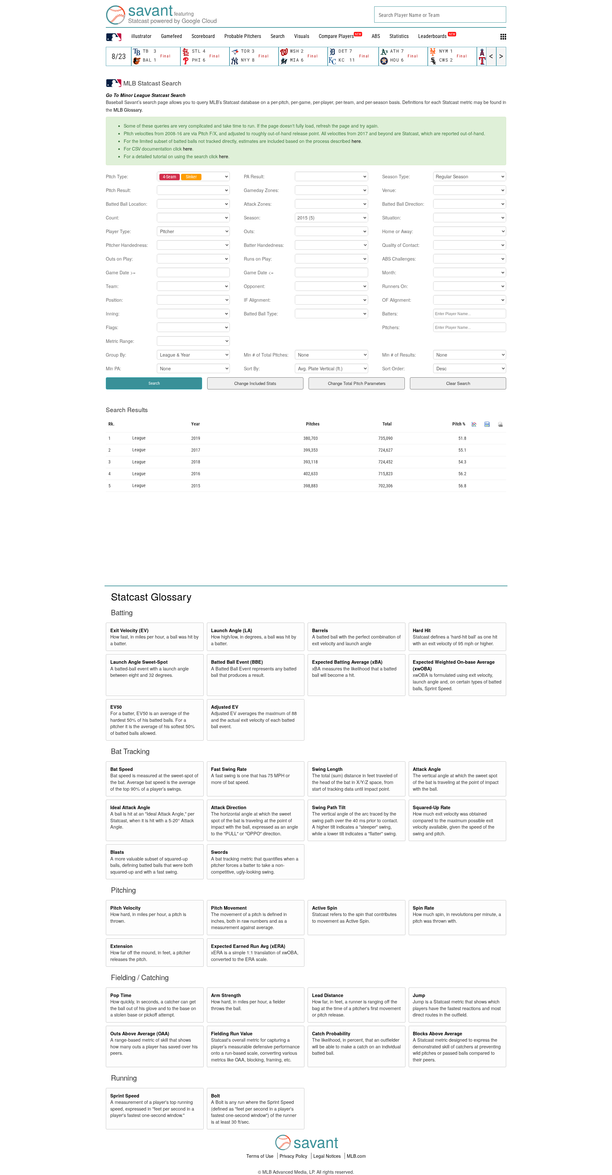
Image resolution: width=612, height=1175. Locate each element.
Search (278, 36)
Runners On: (395, 286)
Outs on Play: (119, 258)
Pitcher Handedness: (127, 245)
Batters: (390, 313)
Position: (114, 300)
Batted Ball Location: (126, 204)
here (356, 141)
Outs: (249, 231)
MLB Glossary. (128, 110)
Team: (112, 286)
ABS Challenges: (399, 258)
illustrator (141, 36)
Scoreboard (203, 36)
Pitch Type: (117, 176)
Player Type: (118, 231)
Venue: (389, 190)
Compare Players (336, 36)
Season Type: (396, 176)
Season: (252, 217)
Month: (389, 272)
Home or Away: (397, 231)
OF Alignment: (396, 300)
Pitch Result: (118, 190)
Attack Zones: (258, 204)
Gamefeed (171, 36)
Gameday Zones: (261, 190)
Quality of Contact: (400, 245)
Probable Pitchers (242, 36)
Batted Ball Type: (261, 313)
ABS (376, 36)
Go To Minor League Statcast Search (146, 95)
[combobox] (440, 14)
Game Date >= (120, 272)
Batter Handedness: (264, 245)
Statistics (399, 36)
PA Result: (254, 176)
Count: (112, 217)
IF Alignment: (257, 300)
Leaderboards (436, 36)
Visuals (301, 36)
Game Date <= (258, 272)
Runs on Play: (258, 258)
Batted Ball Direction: (403, 204)
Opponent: (254, 286)
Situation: (391, 217)
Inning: (113, 313)
